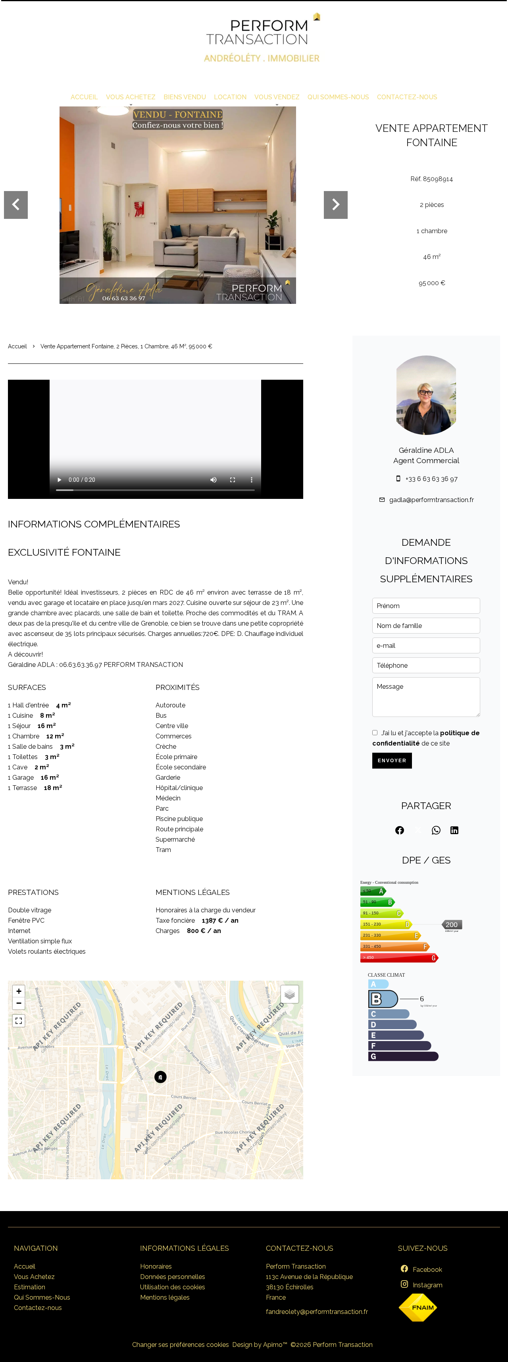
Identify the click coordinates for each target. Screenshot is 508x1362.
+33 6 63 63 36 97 (432, 479)
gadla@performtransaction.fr (431, 500)
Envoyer (392, 760)
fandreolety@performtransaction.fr (317, 1312)
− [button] (18, 1003)
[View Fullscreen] (19, 1021)
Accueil (17, 346)
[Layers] (289, 994)
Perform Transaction (296, 1266)
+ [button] (18, 991)
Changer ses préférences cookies (180, 1344)
